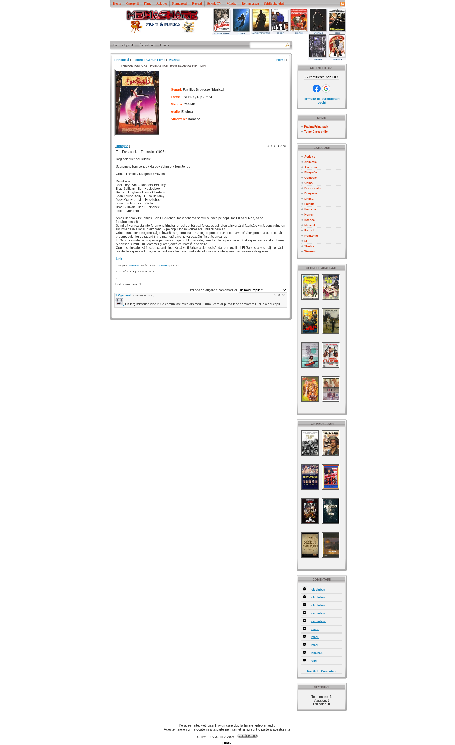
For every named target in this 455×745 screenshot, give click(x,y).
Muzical (309, 225)
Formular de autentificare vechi (321, 100)
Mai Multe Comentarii (321, 671)
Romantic (311, 235)
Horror (308, 214)
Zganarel (163, 265)
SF (306, 240)
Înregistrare (147, 45)
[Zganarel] (120, 304)
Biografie (310, 172)
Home (280, 60)
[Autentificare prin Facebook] (317, 88)
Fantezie (310, 209)
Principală (121, 60)
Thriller (309, 246)
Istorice (309, 219)
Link (119, 259)
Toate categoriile (123, 45)
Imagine (122, 146)
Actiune (309, 156)
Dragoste (310, 193)
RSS (342, 3)
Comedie (310, 177)
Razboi (309, 230)
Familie (309, 204)
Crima (308, 182)
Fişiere (138, 60)
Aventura (310, 167)
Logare (164, 45)
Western (310, 251)
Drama (308, 198)
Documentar (313, 188)
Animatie (310, 161)
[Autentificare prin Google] (326, 88)
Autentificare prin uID (321, 77)
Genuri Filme (155, 60)
